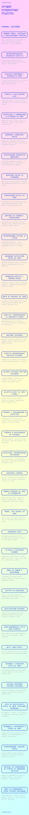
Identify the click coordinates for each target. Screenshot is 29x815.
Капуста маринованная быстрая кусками (14, 354)
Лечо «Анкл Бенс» (14, 647)
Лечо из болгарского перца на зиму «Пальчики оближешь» (14, 706)
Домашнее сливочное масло (14, 136)
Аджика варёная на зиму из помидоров (14, 492)
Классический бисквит (14, 609)
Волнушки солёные (14, 473)
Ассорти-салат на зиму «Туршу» (14, 393)
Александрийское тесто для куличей (14, 628)
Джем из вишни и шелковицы (14, 571)
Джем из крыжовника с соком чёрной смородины (14, 790)
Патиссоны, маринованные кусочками (14, 454)
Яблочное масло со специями (14, 176)
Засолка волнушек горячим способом (14, 685)
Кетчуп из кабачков (14, 591)
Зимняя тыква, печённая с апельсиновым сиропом (14, 35)
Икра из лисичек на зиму (14, 297)
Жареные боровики (14, 335)
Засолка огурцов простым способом (14, 373)
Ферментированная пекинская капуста (14, 55)
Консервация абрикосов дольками (14, 156)
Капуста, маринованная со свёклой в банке (14, 316)
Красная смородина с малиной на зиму (14, 75)
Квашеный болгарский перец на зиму (14, 257)
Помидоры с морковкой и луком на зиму (14, 727)
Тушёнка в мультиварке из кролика (14, 434)
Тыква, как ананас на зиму (14, 512)
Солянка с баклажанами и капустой (14, 413)
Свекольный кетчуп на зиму (14, 196)
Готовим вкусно (6, 2)
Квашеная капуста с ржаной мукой (14, 277)
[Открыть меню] (2, 17)
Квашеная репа (14, 532)
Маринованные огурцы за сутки (14, 237)
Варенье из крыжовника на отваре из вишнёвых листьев (14, 769)
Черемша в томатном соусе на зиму (14, 665)
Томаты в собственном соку (14, 95)
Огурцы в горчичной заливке (14, 551)
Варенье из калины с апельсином (14, 217)
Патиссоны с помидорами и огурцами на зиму (14, 115)
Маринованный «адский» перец (14, 748)
